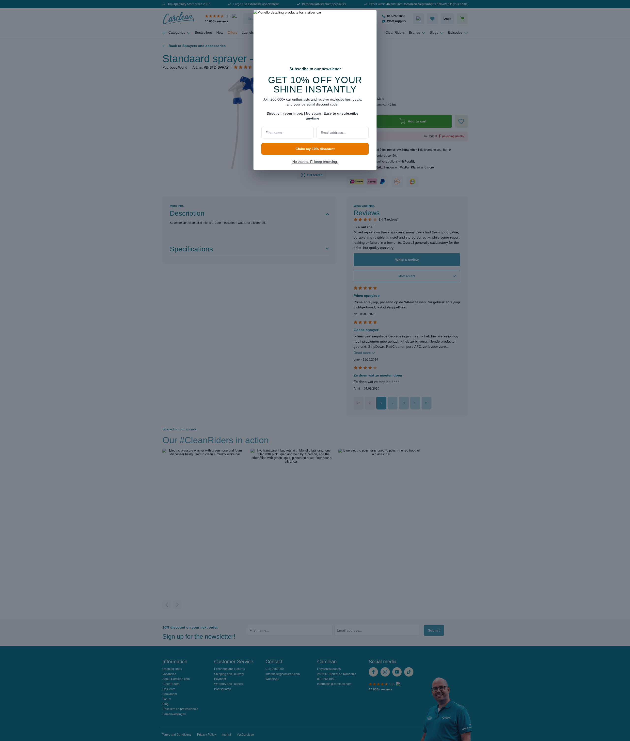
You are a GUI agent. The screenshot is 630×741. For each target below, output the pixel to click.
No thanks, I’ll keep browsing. (315, 162)
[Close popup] (370, 17)
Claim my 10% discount (315, 149)
